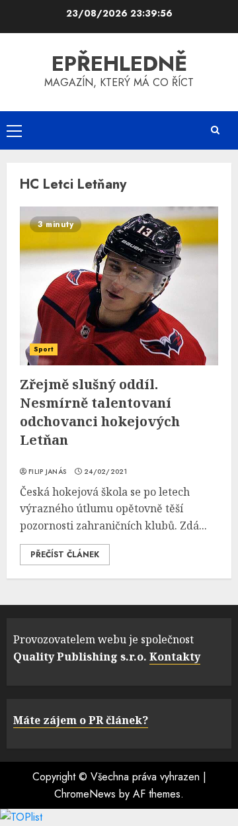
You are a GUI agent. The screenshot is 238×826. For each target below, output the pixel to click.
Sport (44, 349)
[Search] (214, 130)
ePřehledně (119, 63)
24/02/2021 (105, 472)
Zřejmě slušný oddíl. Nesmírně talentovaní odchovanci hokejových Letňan (100, 412)
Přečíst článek (64, 555)
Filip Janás (47, 472)
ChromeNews (85, 794)
